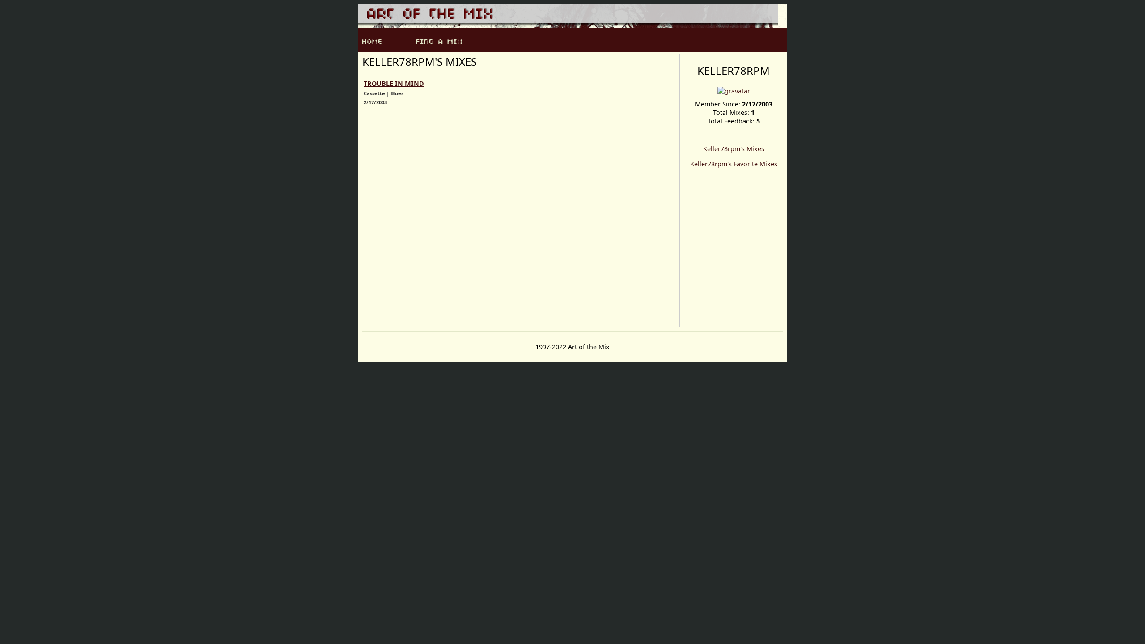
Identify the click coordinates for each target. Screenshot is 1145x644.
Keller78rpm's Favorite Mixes (733, 164)
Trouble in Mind (394, 83)
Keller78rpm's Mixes (733, 148)
